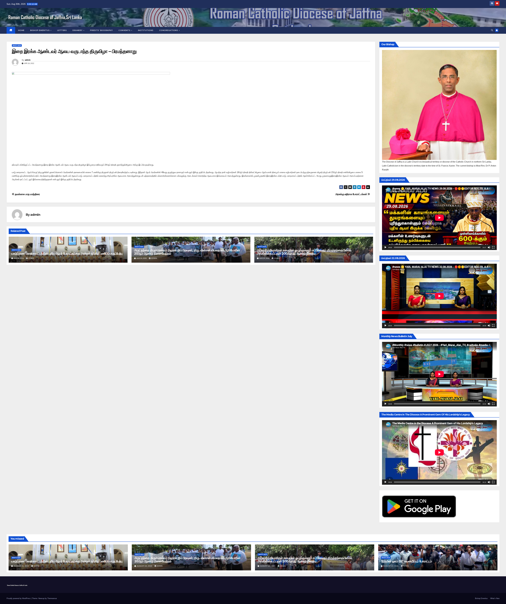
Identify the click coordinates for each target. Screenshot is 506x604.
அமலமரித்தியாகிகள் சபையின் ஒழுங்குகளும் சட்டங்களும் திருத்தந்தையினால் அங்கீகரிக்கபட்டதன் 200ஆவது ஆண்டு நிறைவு (304, 251)
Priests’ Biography (101, 30)
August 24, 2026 (145, 566)
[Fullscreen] (493, 247)
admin (28, 60)
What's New (17, 45)
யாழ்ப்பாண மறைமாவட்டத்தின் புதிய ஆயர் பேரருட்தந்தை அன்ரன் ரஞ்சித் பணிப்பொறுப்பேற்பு (66, 253)
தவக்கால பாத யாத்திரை (27, 194)
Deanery (77, 30)
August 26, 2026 (22, 566)
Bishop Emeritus (40, 30)
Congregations (169, 30)
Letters (62, 30)
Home (21, 30)
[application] (439, 217)
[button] (492, 30)
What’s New (494, 598)
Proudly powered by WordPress (19, 598)
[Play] (385, 247)
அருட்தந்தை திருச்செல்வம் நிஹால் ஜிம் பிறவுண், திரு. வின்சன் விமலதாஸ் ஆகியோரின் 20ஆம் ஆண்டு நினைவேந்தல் (187, 251)
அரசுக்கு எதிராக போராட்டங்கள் (351, 194)
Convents (124, 30)
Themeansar (52, 598)
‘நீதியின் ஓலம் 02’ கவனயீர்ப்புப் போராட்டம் (406, 561)
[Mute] (489, 247)
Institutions (145, 30)
